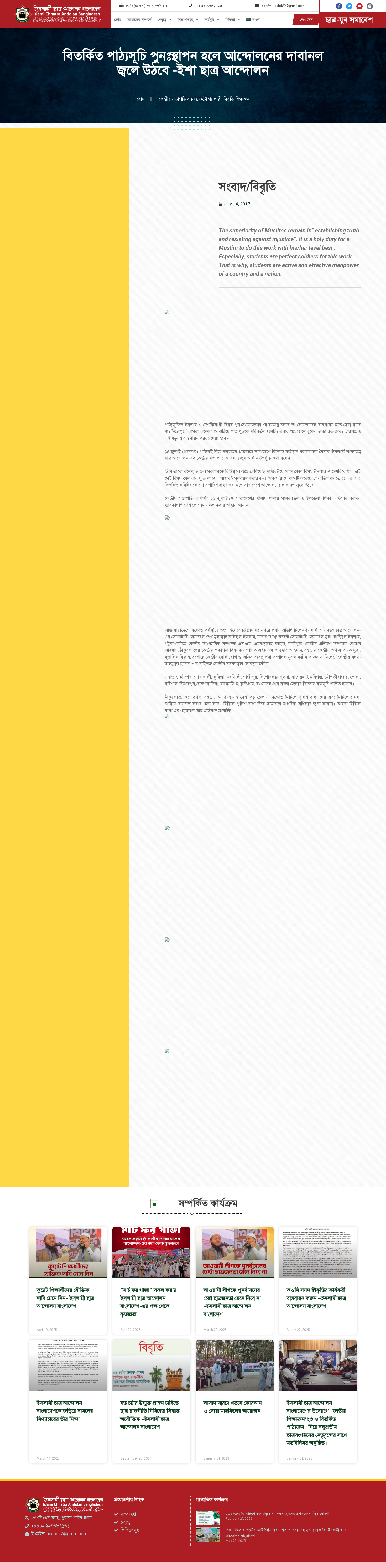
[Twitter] (349, 6)
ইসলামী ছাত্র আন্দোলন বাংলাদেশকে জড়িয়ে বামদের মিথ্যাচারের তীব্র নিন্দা (65, 1411)
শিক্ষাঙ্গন (242, 99)
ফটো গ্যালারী (210, 99)
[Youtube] (359, 6)
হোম (117, 19)
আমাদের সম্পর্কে (139, 19)
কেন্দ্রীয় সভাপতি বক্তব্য (178, 99)
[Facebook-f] (339, 6)
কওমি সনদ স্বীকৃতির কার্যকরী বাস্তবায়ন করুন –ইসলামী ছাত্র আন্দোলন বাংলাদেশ (316, 1298)
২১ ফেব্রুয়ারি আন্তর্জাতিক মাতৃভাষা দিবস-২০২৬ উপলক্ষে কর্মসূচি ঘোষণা (277, 1513)
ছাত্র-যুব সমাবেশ (349, 19)
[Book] (370, 6)
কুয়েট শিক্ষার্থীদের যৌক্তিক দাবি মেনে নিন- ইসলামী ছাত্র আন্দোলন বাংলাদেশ (65, 1298)
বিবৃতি (228, 99)
